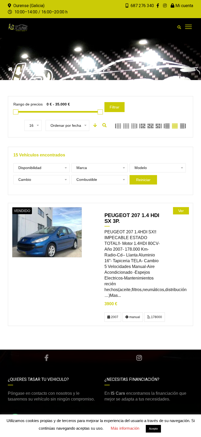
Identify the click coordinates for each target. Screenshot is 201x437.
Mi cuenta (183, 5)
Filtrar (114, 107)
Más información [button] (125, 428)
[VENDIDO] (47, 232)
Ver (181, 211)
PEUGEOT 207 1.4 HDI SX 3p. (131, 218)
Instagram (139, 358)
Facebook (46, 358)
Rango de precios (28, 104)
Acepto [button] (153, 428)
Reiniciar (143, 180)
